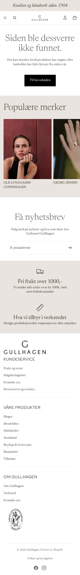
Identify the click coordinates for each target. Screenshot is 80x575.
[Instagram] (44, 568)
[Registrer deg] (69, 247)
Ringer (8, 416)
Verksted (10, 493)
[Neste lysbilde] (71, 154)
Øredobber (11, 424)
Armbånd (10, 438)
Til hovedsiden (40, 80)
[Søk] (15, 18)
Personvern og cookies (19, 389)
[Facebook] (36, 568)
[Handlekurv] (75, 18)
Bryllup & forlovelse (18, 445)
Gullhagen (33, 550)
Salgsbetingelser (15, 375)
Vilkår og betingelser (40, 558)
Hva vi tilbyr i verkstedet (40, 317)
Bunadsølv (11, 452)
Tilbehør (10, 459)
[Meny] (5, 18)
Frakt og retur (13, 368)
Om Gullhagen (14, 486)
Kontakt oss (12, 382)
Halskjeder (11, 430)
